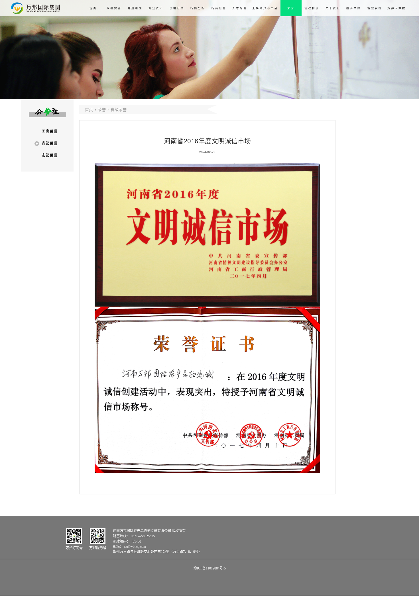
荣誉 (291, 8)
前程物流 (311, 8)
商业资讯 (156, 8)
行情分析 (197, 8)
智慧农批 (374, 8)
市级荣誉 (50, 155)
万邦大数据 (396, 8)
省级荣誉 (50, 143)
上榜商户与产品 (265, 8)
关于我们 (333, 8)
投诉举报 (353, 8)
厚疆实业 (114, 8)
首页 (93, 8)
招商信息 (218, 8)
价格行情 (177, 8)
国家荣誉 (50, 131)
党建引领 (135, 8)
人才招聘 (239, 8)
